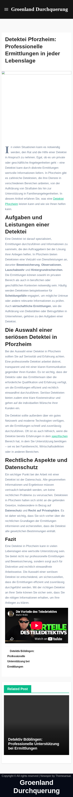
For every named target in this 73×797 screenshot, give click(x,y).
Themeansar (63, 775)
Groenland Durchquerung (39, 9)
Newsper (45, 775)
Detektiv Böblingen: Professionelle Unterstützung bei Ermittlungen (33, 744)
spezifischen (60, 436)
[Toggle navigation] (6, 9)
